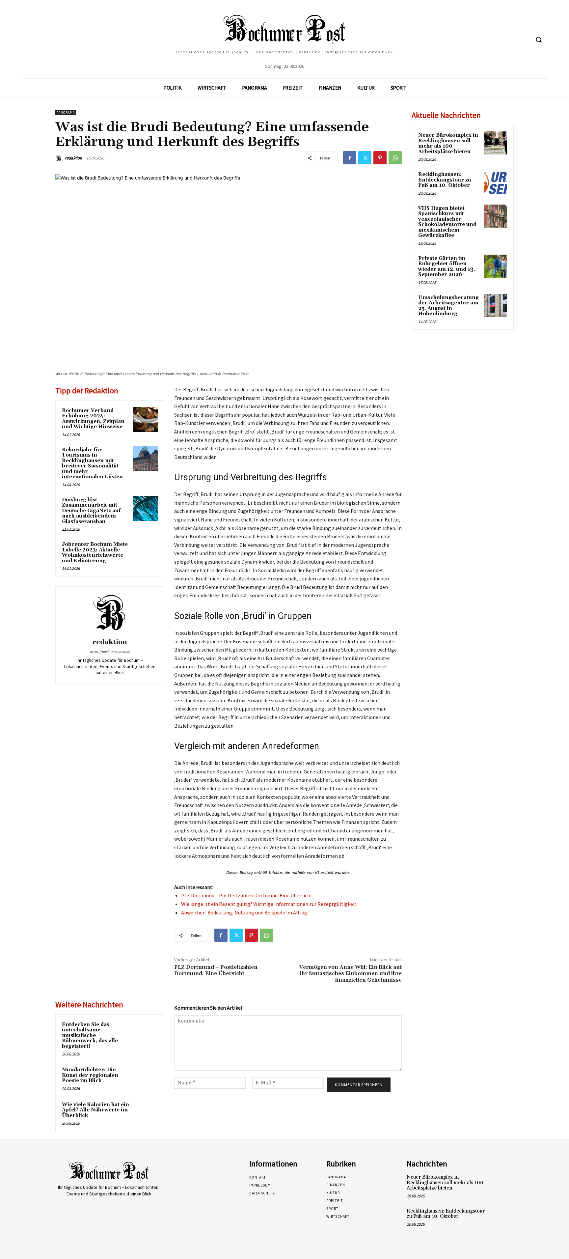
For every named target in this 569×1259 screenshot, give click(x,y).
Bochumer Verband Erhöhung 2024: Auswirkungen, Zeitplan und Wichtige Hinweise (93, 418)
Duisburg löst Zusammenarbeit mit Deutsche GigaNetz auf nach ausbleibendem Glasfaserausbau (91, 511)
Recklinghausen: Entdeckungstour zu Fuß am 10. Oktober (444, 179)
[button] (539, 39)
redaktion (73, 158)
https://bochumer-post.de (110, 651)
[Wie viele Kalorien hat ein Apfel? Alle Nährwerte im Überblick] (145, 1113)
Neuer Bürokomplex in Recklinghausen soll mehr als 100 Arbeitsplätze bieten (448, 143)
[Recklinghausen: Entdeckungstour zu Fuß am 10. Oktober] (495, 182)
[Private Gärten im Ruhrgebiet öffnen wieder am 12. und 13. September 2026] (495, 266)
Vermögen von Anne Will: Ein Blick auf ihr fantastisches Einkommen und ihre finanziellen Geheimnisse (350, 973)
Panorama (66, 112)
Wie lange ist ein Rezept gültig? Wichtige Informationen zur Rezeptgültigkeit (269, 904)
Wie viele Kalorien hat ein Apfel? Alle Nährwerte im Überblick (95, 1110)
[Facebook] (349, 157)
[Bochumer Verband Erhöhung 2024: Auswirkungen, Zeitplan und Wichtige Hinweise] (145, 419)
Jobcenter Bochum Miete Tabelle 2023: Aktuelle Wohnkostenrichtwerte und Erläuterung (95, 552)
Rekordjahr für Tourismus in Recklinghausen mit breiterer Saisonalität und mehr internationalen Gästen (92, 463)
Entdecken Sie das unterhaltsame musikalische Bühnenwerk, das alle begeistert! (90, 1035)
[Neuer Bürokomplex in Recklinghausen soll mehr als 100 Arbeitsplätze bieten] (495, 142)
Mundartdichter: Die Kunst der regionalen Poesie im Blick (90, 1075)
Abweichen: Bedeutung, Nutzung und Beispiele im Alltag (244, 912)
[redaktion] (59, 158)
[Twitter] (364, 157)
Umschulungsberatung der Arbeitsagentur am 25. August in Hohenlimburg (448, 305)
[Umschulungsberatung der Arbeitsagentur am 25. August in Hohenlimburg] (495, 305)
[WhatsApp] (395, 157)
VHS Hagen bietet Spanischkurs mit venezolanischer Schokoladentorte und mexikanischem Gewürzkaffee (447, 222)
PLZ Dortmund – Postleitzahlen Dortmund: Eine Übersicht (246, 895)
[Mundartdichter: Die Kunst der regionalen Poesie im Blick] (145, 1078)
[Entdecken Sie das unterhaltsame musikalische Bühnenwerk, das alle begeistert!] (145, 1033)
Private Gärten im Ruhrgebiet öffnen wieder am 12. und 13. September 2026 (446, 266)
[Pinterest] (380, 157)
